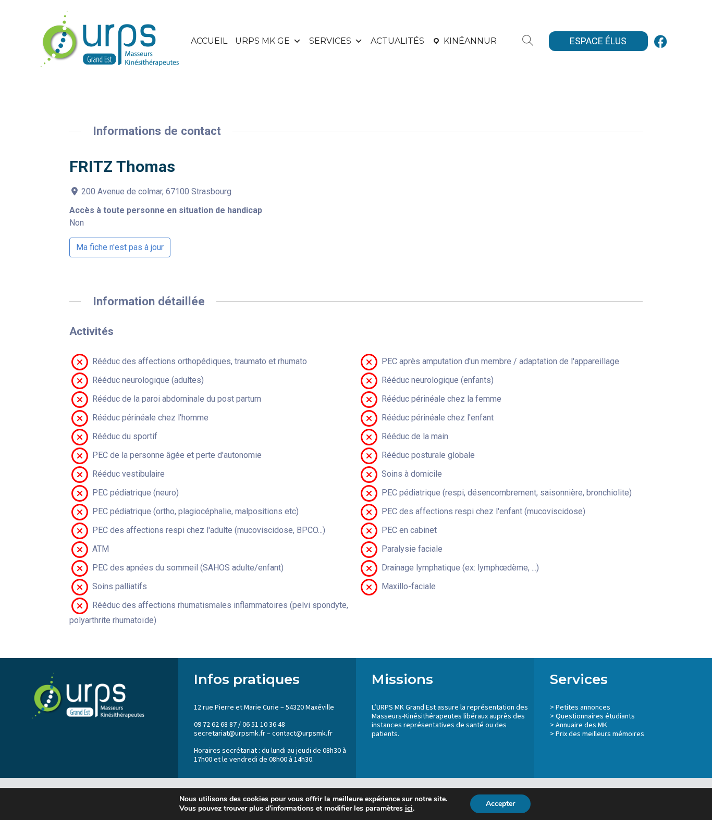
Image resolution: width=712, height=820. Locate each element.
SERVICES (330, 41)
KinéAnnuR (470, 41)
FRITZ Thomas (122, 166)
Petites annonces (583, 707)
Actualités (397, 41)
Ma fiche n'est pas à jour (120, 247)
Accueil (209, 41)
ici (409, 808)
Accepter (500, 804)
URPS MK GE (262, 41)
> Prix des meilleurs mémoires (597, 734)
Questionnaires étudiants (595, 716)
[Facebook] (661, 41)
